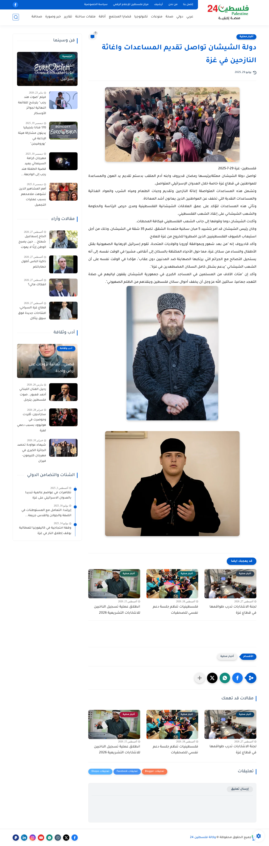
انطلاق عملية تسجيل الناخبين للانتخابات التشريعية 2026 (117, 610)
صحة (169, 17)
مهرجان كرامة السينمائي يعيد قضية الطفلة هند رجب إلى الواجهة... (33, 166)
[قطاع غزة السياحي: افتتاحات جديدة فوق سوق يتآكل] (63, 311)
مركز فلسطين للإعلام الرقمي (131, 4)
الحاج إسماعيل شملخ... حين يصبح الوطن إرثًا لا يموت (32, 242)
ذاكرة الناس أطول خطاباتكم (33, 264)
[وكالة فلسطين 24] (228, 12)
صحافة (37, 17)
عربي (189, 17)
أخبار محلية (246, 36)
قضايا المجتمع (120, 17)
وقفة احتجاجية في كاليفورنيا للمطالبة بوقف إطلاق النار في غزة (45, 530)
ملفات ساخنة (85, 17)
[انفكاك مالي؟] (63, 287)
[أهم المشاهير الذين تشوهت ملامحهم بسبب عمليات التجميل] (63, 192)
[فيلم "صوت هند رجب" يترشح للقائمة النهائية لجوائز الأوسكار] (63, 100)
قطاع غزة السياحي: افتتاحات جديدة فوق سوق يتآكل (32, 313)
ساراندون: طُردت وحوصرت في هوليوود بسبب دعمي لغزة (31, 423)
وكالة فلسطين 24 (203, 837)
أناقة (102, 17)
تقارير (68, 17)
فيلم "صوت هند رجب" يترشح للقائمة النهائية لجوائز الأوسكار (32, 105)
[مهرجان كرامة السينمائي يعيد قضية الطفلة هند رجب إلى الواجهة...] (63, 161)
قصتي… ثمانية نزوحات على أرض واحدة (51, 368)
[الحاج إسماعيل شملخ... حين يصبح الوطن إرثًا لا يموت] (63, 239)
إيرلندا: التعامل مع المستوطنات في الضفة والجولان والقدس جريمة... (46, 513)
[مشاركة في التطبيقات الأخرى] (199, 678)
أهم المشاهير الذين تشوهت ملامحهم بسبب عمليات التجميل (32, 197)
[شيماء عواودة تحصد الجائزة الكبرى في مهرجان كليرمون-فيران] (63, 448)
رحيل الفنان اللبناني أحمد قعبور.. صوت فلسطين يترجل (32, 395)
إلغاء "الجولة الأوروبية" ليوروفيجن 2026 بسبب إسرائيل (54, 73)
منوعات (156, 17)
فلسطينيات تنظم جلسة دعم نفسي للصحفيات (175, 610)
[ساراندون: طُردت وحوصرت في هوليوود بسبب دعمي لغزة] (63, 417)
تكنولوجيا (141, 17)
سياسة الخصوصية (96, 4)
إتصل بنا (188, 4)
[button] (237, 678)
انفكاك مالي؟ (37, 285)
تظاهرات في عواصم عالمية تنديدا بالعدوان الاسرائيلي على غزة (48, 495)
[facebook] (15, 5)
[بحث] (16, 17)
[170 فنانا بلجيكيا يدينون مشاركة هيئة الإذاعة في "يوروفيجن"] (63, 130)
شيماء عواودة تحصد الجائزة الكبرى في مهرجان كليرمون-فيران (31, 453)
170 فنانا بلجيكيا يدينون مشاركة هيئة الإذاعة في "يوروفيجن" (32, 136)
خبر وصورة (53, 17)
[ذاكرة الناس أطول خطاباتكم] (63, 264)
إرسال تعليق (240, 789)
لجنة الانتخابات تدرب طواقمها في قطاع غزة (233, 610)
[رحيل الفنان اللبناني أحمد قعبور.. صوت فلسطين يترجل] (63, 392)
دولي (179, 17)
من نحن (173, 4)
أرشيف (158, 4)
